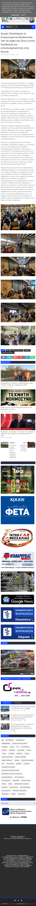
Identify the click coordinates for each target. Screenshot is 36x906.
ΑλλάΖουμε (20, 750)
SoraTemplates (11, 903)
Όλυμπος (4, 747)
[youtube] (21, 900)
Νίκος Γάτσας (14, 787)
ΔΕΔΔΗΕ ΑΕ (19, 753)
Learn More (15, 15)
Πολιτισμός (5, 794)
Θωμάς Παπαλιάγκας (8, 352)
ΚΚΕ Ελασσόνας (19, 777)
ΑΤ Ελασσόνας (25, 747)
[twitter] (18, 900)
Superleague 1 (20, 740)
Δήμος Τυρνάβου (7, 760)
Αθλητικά (12, 750)
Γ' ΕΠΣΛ (4, 753)
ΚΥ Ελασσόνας (6, 780)
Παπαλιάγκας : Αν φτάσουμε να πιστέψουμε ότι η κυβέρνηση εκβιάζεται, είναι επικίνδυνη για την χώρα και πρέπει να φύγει (17, 433)
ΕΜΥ (3, 763)
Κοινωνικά (16, 780)
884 (8, 350)
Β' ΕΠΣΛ (29, 750)
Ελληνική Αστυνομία (8, 767)
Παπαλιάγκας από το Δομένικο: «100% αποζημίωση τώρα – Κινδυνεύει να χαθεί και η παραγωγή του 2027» (17, 384)
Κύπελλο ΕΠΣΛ (26, 780)
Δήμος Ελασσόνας (7, 757)
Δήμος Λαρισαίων (20, 757)
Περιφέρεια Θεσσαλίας (19, 790)
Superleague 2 (6, 743)
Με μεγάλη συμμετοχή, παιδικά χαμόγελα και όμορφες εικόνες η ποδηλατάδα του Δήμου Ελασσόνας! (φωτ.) (22, 716)
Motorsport (10, 740)
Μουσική (4, 787)
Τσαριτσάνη (21, 794)
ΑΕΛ (18, 747)
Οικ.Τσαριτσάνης (25, 787)
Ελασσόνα (27, 763)
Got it (23, 15)
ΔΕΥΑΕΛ (27, 753)
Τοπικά (13, 794)
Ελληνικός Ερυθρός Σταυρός (10, 770)
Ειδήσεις (27, 350)
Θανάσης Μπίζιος (7, 777)
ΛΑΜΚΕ (4, 784)
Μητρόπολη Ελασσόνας (22, 784)
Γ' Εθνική (11, 753)
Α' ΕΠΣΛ (12, 747)
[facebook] (15, 900)
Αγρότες (4, 750)
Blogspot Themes (30, 903)
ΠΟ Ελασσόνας (6, 790)
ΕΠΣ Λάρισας (10, 763)
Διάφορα (16, 760)
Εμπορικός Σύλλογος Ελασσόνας (12, 773)
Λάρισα (10, 784)
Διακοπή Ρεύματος (27, 760)
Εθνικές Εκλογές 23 (16, 350)
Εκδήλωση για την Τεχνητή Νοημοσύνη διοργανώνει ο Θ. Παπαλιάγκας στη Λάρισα (16, 408)
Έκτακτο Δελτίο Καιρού (19, 743)
